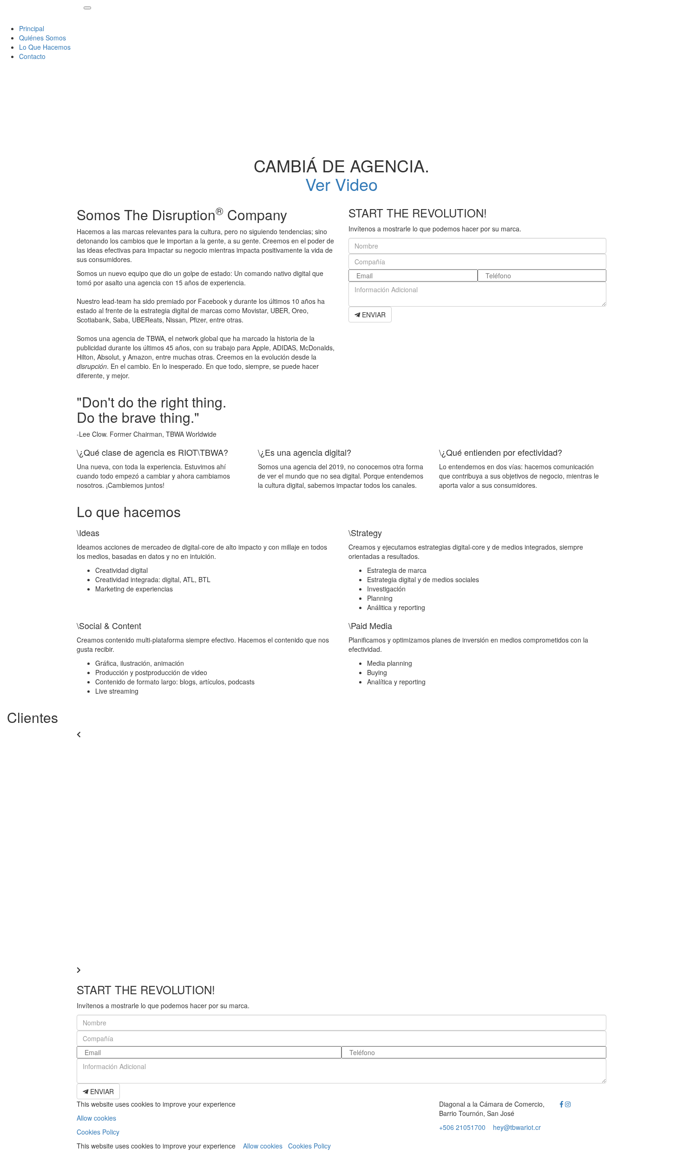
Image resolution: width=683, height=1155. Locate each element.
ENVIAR (373, 314)
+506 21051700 (462, 1127)
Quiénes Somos (42, 37)
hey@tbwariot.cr (517, 1127)
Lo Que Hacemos (45, 47)
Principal (31, 28)
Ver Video (341, 184)
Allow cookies (96, 1117)
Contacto (32, 56)
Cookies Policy (98, 1131)
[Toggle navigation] (87, 8)
